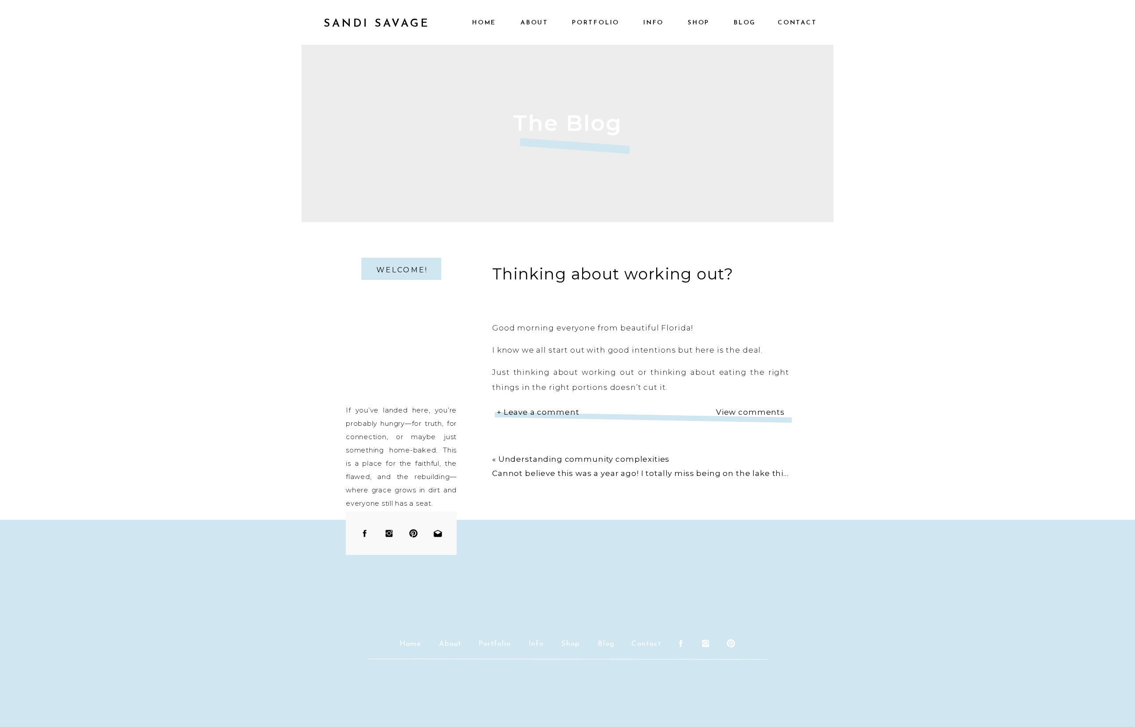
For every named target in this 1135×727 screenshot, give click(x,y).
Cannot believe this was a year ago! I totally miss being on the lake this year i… (655, 473)
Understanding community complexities (584, 459)
